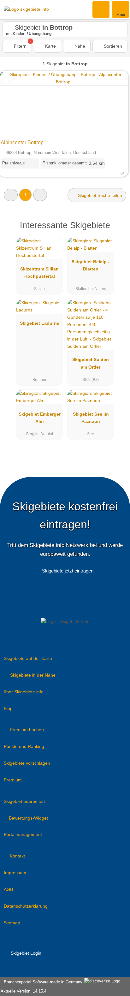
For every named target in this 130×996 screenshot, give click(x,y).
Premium (13, 779)
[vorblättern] (112, 103)
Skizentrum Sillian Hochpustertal (39, 272)
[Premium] (117, 231)
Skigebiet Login (25, 953)
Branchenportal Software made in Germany (42, 982)
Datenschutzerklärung (26, 906)
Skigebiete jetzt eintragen (67, 570)
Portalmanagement (23, 834)
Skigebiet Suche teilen (99, 195)
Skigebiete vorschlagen (27, 763)
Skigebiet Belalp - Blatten (90, 265)
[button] (11, 195)
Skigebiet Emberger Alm (40, 418)
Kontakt (17, 855)
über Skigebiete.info (24, 691)
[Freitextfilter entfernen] (101, 9)
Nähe (79, 46)
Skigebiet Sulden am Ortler (90, 363)
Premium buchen (27, 729)
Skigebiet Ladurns (39, 323)
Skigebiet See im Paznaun (91, 418)
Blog (8, 708)
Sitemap (12, 922)
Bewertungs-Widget (28, 818)
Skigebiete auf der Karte (28, 658)
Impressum (15, 872)
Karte (50, 46)
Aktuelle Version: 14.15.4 (23, 991)
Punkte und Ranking (24, 746)
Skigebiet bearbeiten (24, 801)
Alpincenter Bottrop (22, 142)
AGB (8, 889)
